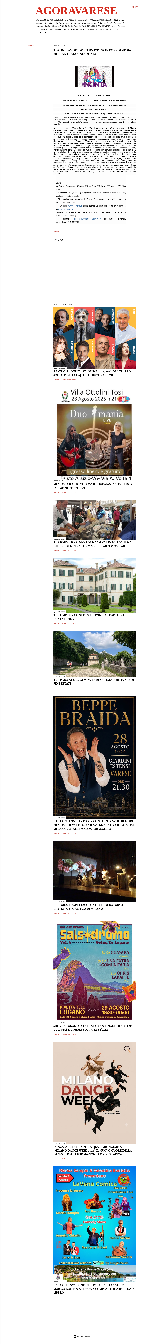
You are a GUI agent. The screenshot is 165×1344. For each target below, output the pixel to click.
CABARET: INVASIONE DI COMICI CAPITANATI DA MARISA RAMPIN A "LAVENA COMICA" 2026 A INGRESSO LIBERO (93, 1288)
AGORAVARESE (76, 10)
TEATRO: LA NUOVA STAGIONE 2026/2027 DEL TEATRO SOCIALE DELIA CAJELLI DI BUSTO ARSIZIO (92, 373)
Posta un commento (69, 379)
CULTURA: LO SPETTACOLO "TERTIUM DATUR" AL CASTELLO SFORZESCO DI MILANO (89, 907)
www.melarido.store (66, 209)
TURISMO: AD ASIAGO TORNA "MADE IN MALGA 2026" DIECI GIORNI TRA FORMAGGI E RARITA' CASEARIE (92, 544)
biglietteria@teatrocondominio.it (87, 219)
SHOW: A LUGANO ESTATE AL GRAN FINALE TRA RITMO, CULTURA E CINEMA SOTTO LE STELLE (93, 1027)
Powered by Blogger (84, 1336)
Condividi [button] (30, 46)
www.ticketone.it (75, 206)
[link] (75, 206)
